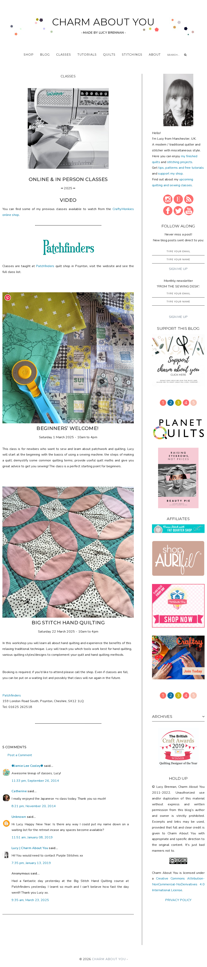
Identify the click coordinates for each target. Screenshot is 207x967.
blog (45, 54)
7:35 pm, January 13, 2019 (31, 863)
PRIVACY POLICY (178, 900)
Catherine (19, 791)
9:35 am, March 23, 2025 (30, 900)
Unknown (19, 817)
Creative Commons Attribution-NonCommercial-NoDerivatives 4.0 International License (178, 884)
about (155, 54)
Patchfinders (45, 266)
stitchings (132, 54)
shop (29, 54)
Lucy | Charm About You (30, 848)
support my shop (170, 173)
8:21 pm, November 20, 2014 (34, 806)
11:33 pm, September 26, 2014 (35, 781)
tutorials (87, 54)
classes (63, 54)
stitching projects (179, 162)
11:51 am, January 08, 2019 (32, 837)
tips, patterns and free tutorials (181, 168)
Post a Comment (19, 755)
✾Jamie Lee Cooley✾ (27, 766)
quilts (109, 54)
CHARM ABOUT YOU (103, 22)
